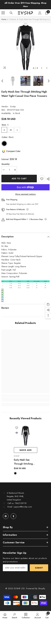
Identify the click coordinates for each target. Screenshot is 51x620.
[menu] (3, 12)
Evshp (13, 106)
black (15, 473)
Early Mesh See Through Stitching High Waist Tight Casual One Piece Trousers (23, 462)
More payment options (25, 194)
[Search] (11, 13)
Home (3, 19)
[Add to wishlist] (41, 178)
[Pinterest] (5, 516)
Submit (39, 567)
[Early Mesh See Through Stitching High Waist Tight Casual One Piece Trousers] (25, 435)
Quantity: (5, 164)
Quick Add (25, 450)
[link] (25, 400)
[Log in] (39, 12)
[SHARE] (47, 179)
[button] (41, 68)
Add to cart (19, 178)
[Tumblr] (13, 516)
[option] (25, 47)
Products (12, 19)
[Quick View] (17, 433)
